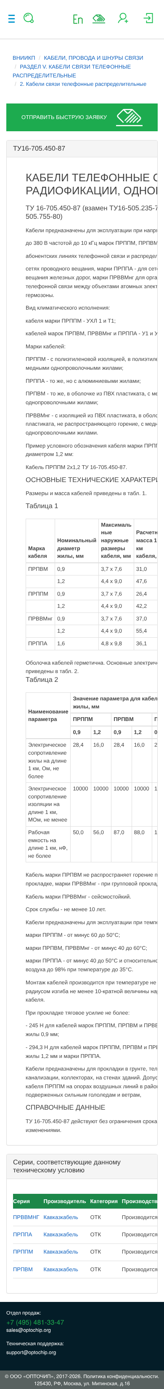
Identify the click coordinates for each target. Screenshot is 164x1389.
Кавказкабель (60, 1217)
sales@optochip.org (28, 1329)
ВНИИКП (24, 58)
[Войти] (148, 21)
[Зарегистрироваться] (123, 21)
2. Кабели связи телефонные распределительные (83, 84)
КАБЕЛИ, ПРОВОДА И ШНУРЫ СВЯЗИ (93, 58)
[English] (80, 19)
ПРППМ (23, 1252)
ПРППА (22, 1234)
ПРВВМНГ (26, 1217)
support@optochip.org (31, 1352)
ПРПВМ (23, 1269)
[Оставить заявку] (99, 19)
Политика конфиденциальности (120, 1376)
